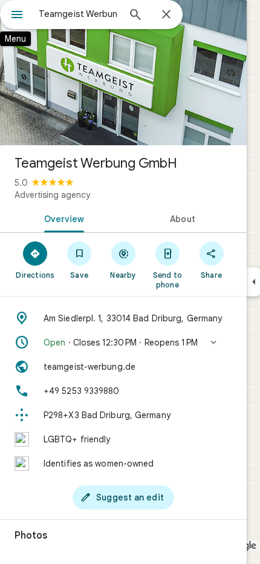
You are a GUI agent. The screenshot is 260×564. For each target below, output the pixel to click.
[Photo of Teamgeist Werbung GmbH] (123, 72)
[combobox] (79, 14)
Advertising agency (52, 194)
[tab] (61, 217)
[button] (123, 342)
